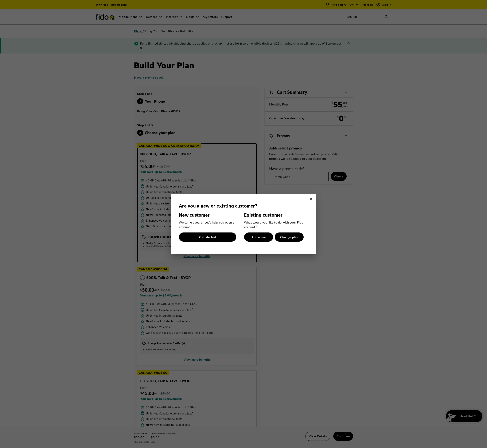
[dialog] (243, 224)
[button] (311, 199)
